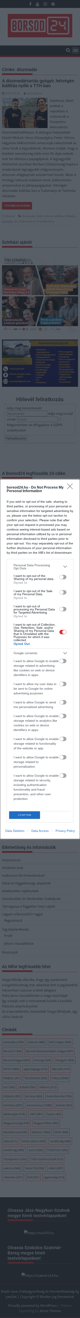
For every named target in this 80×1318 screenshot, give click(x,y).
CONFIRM (24, 815)
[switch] (62, 577)
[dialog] (40, 659)
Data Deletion (14, 831)
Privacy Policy (65, 831)
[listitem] (40, 567)
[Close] (71, 487)
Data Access (40, 831)
